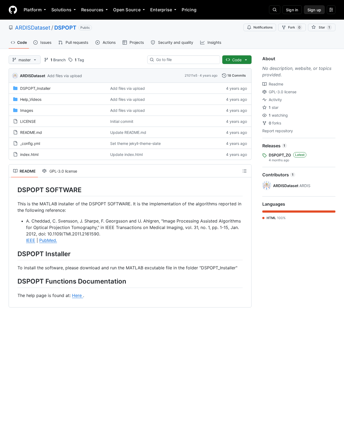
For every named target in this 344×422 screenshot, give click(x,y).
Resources (92, 9)
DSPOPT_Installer (35, 88)
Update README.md (128, 132)
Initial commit (121, 121)
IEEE (30, 240)
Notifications (263, 27)
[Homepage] (13, 9)
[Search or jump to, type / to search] (274, 9)
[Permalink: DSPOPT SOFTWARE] (13, 190)
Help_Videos (30, 99)
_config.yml (30, 143)
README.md (31, 132)
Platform (33, 9)
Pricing (189, 9)
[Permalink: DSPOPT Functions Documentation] (13, 281)
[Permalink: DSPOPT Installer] (13, 254)
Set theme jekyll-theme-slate (135, 143)
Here (77, 295)
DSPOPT (65, 27)
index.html (29, 154)
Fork (294, 27)
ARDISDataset (32, 27)
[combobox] (186, 60)
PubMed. (48, 240)
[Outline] (244, 171)
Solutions (61, 9)
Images (26, 110)
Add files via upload (64, 75)
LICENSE (28, 121)
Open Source (127, 9)
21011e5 (191, 75)
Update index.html (126, 154)
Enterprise (161, 9)
